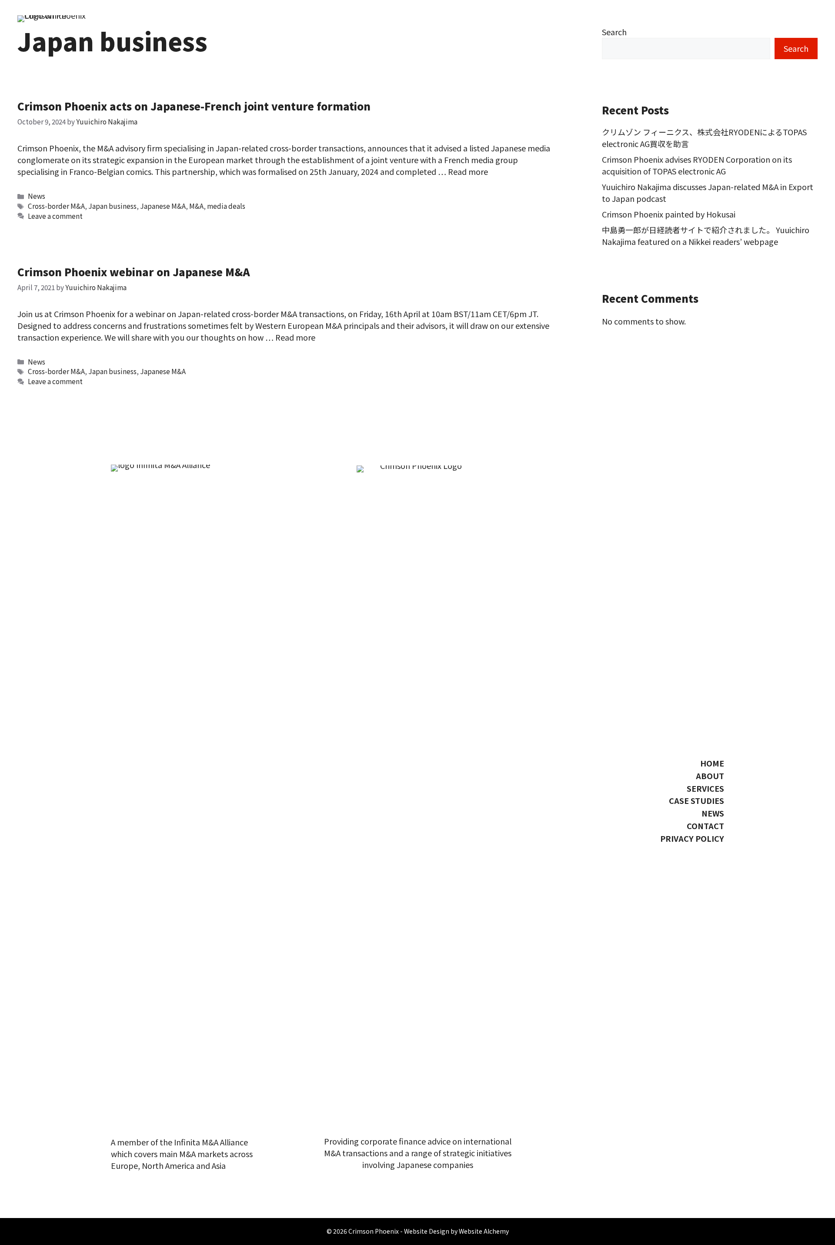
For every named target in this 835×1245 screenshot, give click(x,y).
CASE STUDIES (696, 800)
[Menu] (806, 341)
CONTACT (705, 825)
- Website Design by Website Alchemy (454, 1231)
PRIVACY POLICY (692, 838)
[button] (693, 856)
